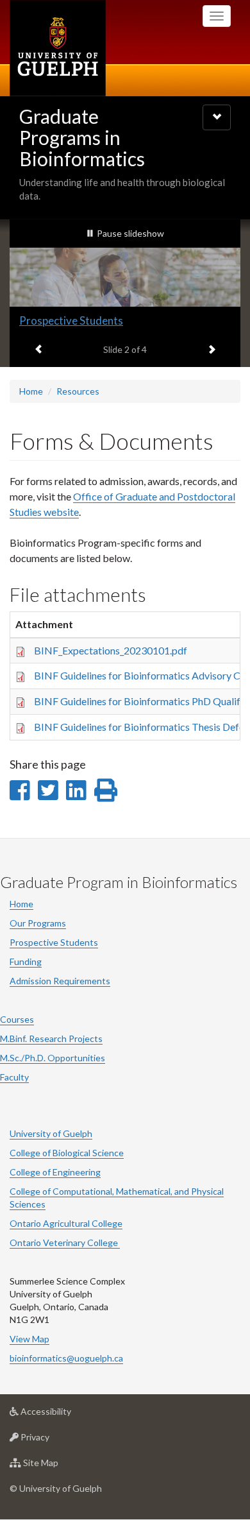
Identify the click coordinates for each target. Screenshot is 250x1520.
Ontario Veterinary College (65, 1242)
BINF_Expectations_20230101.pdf (110, 650)
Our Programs (38, 923)
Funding (26, 961)
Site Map (60, 1466)
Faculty (14, 1077)
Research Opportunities (76, 320)
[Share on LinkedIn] (76, 790)
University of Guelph (51, 1133)
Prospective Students (54, 942)
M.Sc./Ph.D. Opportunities (52, 1057)
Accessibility (65, 1414)
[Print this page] (105, 790)
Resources (77, 391)
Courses (17, 1019)
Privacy (54, 1440)
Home (31, 391)
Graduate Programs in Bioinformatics (82, 137)
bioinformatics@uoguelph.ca (66, 1358)
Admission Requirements (60, 980)
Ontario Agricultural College (66, 1223)
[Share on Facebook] (19, 790)
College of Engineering (55, 1171)
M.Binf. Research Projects (51, 1038)
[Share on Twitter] (48, 790)
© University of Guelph (56, 1488)
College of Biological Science (67, 1152)
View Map (29, 1338)
